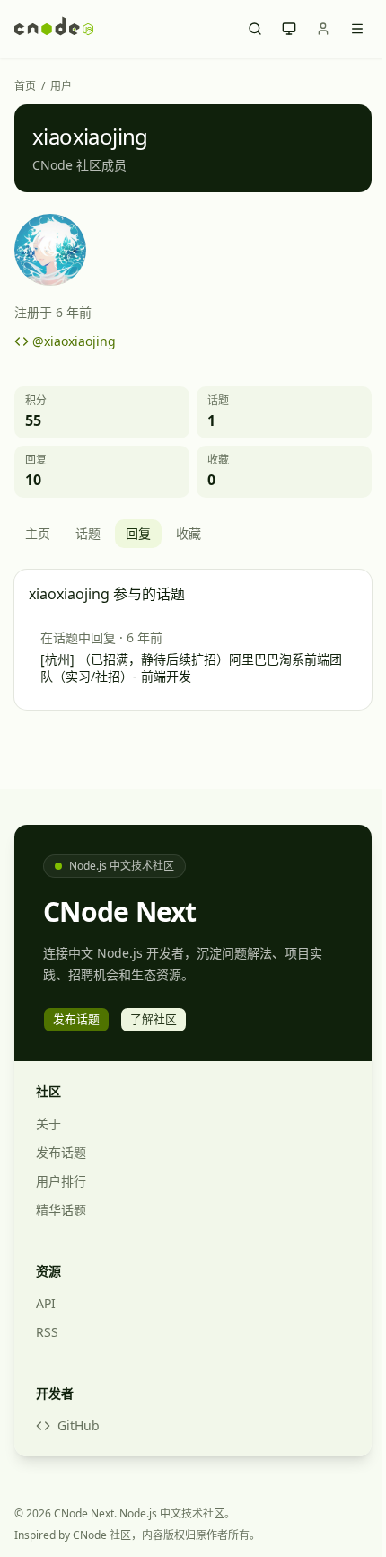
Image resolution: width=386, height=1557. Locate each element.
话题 (88, 533)
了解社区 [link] (153, 1019)
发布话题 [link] (76, 1019)
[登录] (323, 29)
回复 (138, 533)
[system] (289, 28)
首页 (25, 86)
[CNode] (53, 29)
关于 (48, 1123)
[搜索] (255, 28)
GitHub (78, 1425)
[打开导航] (357, 28)
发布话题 (61, 1152)
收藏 (188, 533)
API (46, 1303)
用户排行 (61, 1181)
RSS (47, 1331)
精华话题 (61, 1209)
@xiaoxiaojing (74, 340)
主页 (37, 533)
